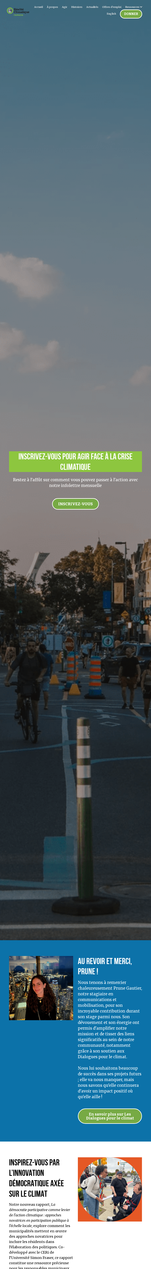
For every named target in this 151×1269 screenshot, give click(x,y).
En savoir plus (25, 1249)
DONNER (131, 14)
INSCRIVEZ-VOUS (75, 498)
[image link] (18, 11)
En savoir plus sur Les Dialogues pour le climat (110, 1114)
